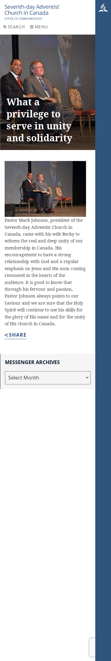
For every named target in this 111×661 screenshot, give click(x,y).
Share (18, 335)
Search (16, 27)
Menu (41, 27)
